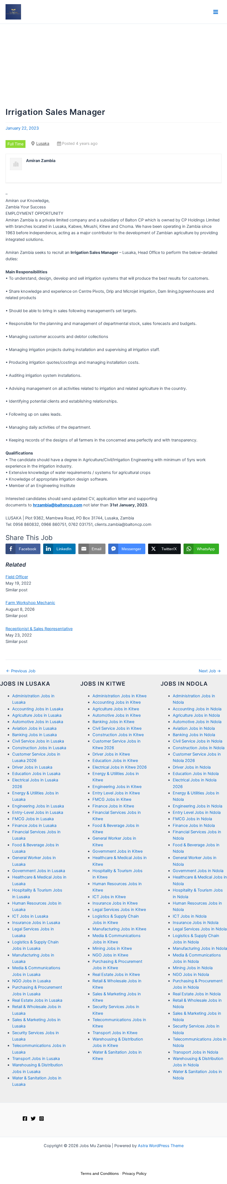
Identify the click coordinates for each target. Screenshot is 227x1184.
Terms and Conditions (100, 1173)
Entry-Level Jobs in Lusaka (37, 812)
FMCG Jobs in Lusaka (33, 818)
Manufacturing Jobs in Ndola (200, 948)
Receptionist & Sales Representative (39, 628)
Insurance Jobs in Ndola (195, 922)
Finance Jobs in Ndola (194, 825)
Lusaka (42, 143)
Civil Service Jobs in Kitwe (116, 728)
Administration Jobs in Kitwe (119, 695)
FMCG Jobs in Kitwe (111, 799)
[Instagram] (41, 1118)
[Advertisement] (113, 65)
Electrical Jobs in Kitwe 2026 (119, 767)
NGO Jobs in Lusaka (31, 980)
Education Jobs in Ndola (196, 773)
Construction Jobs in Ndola (199, 747)
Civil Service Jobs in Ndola (197, 741)
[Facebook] (24, 1118)
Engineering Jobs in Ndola (197, 806)
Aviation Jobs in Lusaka (34, 728)
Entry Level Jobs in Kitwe (116, 793)
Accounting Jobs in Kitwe (116, 702)
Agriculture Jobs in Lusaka (36, 715)
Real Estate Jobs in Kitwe (116, 974)
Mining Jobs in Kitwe (112, 948)
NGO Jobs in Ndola (191, 974)
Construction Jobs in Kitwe (118, 734)
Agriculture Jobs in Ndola (196, 715)
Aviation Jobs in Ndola (194, 728)
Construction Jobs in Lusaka (39, 747)
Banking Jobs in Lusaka (34, 734)
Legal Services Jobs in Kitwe (119, 909)
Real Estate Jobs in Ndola (197, 993)
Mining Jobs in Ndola (193, 967)
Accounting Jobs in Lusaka (37, 708)
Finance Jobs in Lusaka (34, 825)
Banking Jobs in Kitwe (113, 721)
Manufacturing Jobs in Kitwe (119, 929)
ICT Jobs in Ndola (190, 916)
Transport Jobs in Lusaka (36, 1058)
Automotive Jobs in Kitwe (116, 715)
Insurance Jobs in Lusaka (36, 922)
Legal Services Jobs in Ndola (200, 929)
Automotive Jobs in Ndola (197, 721)
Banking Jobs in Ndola (194, 734)
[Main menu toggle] (215, 12)
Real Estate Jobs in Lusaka (37, 1000)
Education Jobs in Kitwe (115, 760)
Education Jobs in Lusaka (36, 773)
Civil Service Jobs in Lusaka (38, 741)
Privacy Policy (134, 1173)
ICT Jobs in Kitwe (109, 896)
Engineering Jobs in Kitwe (116, 786)
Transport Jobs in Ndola (195, 1052)
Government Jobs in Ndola (198, 870)
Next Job (210, 671)
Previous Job (20, 671)
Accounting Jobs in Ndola (197, 708)
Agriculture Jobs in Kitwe (115, 708)
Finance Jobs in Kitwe (113, 806)
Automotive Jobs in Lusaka (37, 721)
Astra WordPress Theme (161, 1145)
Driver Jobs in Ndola (192, 767)
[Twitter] (33, 1118)
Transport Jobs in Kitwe (114, 1032)
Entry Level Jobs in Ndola (197, 812)
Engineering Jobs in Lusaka (38, 806)
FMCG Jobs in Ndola (192, 818)
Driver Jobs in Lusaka (32, 767)
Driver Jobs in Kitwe (111, 754)
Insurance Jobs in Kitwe (115, 903)
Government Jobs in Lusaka (38, 870)
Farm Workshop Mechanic (30, 602)
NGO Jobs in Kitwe (110, 955)
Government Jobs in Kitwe (117, 851)
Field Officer (17, 576)
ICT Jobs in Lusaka (30, 916)
